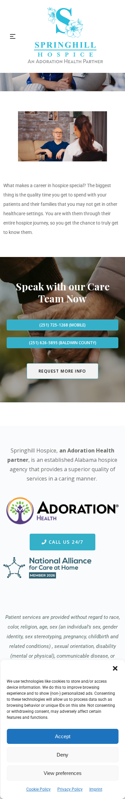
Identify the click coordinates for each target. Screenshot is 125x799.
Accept (62, 736)
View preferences (63, 773)
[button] (115, 668)
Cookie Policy (38, 789)
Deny (62, 755)
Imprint (95, 789)
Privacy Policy (70, 789)
